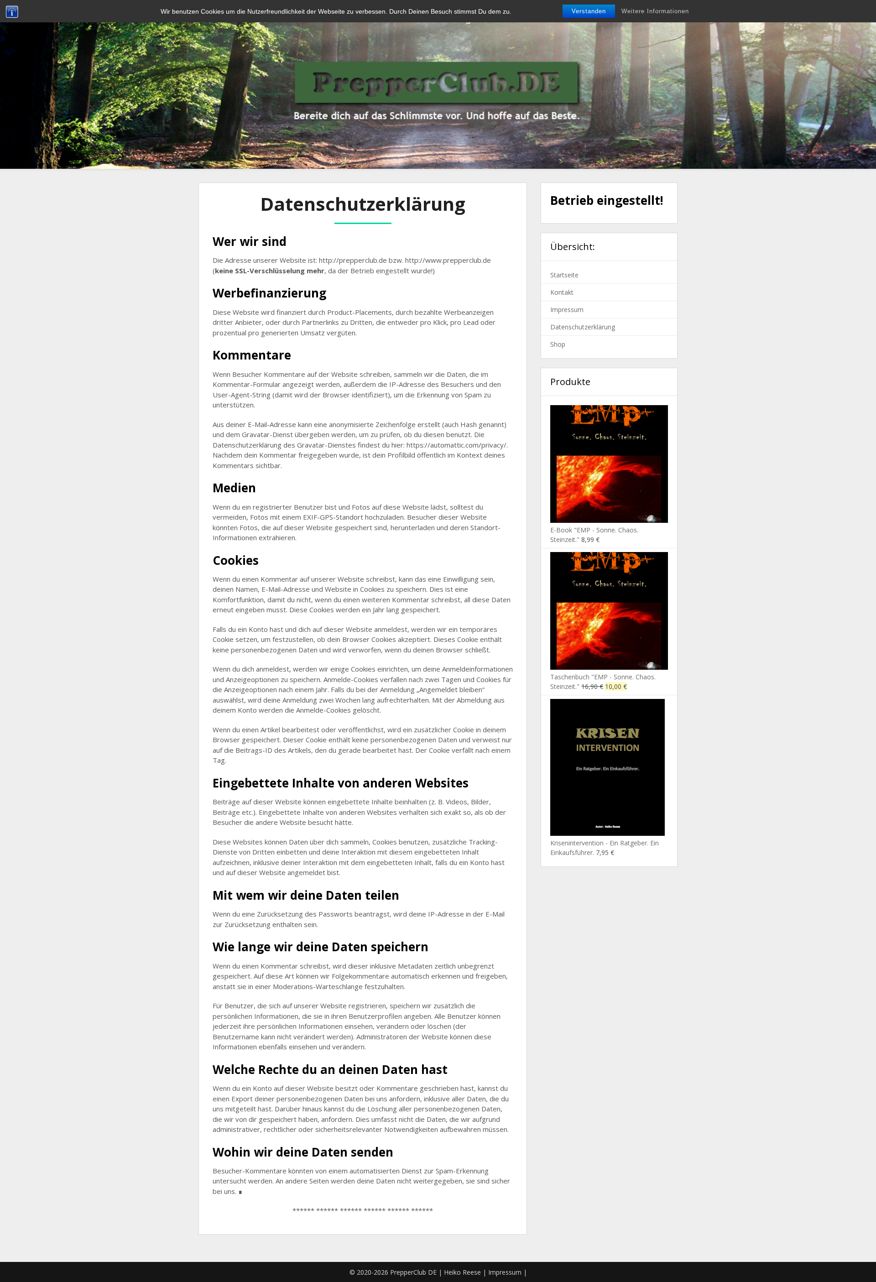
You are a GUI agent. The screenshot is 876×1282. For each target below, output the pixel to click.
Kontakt (562, 292)
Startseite (564, 275)
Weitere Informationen (655, 11)
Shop (557, 344)
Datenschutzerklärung (582, 327)
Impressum (567, 309)
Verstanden (589, 11)
